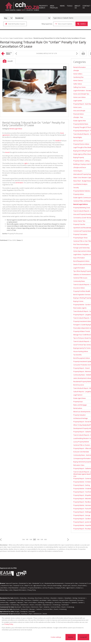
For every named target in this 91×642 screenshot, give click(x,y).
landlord (58, 141)
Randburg (41, 602)
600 (45, 539)
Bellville (16, 598)
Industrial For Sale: (6, 609)
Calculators (23, 588)
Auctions (74, 585)
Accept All (83, 637)
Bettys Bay (23, 598)
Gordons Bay (19, 600)
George (16, 611)
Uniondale (38, 605)
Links (10, 590)
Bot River (46, 598)
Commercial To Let (85, 583)
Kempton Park (63, 600)
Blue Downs (38, 598)
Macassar (20, 602)
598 (38, 539)
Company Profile (60, 588)
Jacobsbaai (43, 600)
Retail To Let (28, 585)
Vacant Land (66, 585)
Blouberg (31, 598)
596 (31, 539)
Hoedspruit (23, 611)
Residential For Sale (25, 583)
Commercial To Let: (6, 613)
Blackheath (18, 607)
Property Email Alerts (34, 588)
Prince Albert (33, 602)
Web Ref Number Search (16, 24)
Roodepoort (66, 602)
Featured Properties (12, 583)
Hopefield (36, 600)
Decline (70, 637)
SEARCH (83, 24)
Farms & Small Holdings (54, 585)
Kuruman (80, 600)
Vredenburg (56, 605)
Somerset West (4, 605)
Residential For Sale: (7, 598)
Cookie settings (56, 637)
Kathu (49, 600)
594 (23, 539)
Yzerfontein (65, 605)
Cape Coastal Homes (16, 38)
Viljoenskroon (47, 605)
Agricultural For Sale (40, 585)
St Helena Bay (15, 605)
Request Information (20, 590)
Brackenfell (24, 609)
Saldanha (74, 602)
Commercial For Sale (71, 583)
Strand (32, 605)
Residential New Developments (54, 583)
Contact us (79, 588)
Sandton (81, 602)
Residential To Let (38, 583)
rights (26, 163)
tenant (7, 152)
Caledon (60, 598)
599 (42, 539)
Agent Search (71, 588)
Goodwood (10, 600)
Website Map (4, 590)
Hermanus (28, 600)
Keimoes (55, 600)
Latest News (28, 38)
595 (27, 539)
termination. (20, 183)
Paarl (25, 602)
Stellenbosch (24, 605)
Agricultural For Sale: (7, 611)
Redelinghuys (49, 602)
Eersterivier (81, 598)
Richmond (58, 602)
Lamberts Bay (4, 602)
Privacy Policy (32, 590)
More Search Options (65, 24)
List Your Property (47, 588)
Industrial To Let (18, 585)
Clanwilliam (67, 598)
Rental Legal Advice (16, 129)
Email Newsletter (14, 588)
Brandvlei (54, 598)
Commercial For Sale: (7, 607)
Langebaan (13, 602)
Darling (75, 598)
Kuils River (24, 613)
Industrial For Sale (6, 585)
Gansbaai (2, 600)
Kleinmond (72, 600)
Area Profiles (82, 585)
